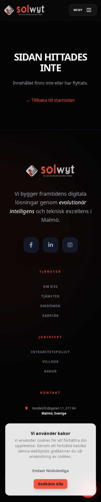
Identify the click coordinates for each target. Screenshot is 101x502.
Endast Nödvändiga (50, 470)
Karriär (50, 316)
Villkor (50, 362)
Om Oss (50, 287)
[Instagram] (70, 244)
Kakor (50, 371)
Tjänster (50, 296)
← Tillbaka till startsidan (50, 100)
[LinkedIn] (50, 244)
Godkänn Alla (50, 483)
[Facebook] (31, 244)
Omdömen (50, 306)
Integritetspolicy (50, 352)
